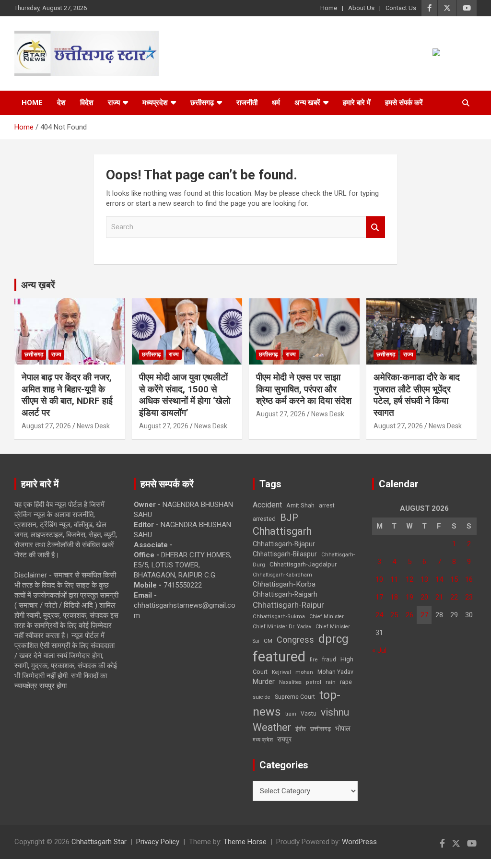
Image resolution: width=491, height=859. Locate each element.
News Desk (93, 426)
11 (394, 579)
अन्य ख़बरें (38, 285)
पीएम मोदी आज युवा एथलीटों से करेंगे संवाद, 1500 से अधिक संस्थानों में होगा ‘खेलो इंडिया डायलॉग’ (184, 395)
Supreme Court (295, 696)
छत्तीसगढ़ (202, 102)
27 (424, 615)
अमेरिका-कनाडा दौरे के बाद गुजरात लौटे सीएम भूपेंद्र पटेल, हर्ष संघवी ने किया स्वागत (417, 395)
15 (454, 579)
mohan (304, 672)
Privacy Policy (157, 841)
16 (469, 579)
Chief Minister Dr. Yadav (282, 627)
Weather (272, 727)
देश (61, 102)
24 (379, 615)
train (290, 714)
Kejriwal (281, 672)
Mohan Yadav (335, 672)
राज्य (114, 102)
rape (346, 681)
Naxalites (290, 682)
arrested (264, 518)
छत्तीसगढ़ (320, 728)
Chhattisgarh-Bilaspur (285, 554)
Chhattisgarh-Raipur (288, 605)
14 (439, 579)
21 (439, 597)
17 (379, 597)
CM (268, 640)
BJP (289, 517)
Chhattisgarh (282, 531)
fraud (329, 659)
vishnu (335, 712)
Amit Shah (300, 505)
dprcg (333, 639)
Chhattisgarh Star (99, 841)
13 (424, 579)
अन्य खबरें (307, 102)
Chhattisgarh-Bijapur (284, 544)
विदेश (87, 102)
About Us (361, 8)
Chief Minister (326, 616)
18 (394, 597)
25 (394, 615)
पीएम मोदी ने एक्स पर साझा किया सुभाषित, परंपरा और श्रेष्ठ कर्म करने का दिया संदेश (303, 389)
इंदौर (300, 728)
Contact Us (401, 8)
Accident (267, 504)
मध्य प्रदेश (263, 740)
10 (379, 579)
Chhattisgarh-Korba (284, 584)
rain (331, 682)
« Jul (379, 650)
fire (313, 659)
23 (469, 597)
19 (409, 597)
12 (409, 579)
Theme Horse (245, 841)
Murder (264, 681)
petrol (313, 682)
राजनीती (246, 102)
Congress (295, 640)
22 (454, 597)
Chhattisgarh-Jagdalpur (303, 564)
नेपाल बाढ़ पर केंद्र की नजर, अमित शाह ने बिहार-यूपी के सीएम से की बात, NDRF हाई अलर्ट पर (67, 395)
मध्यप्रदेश (155, 102)
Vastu (308, 713)
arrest (327, 505)
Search (375, 227)
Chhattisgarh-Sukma (279, 616)
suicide (261, 697)
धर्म (276, 102)
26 (409, 615)
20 (424, 597)
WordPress (359, 841)
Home (328, 8)
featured (279, 656)
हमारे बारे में (357, 102)
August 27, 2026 (46, 426)
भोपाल (343, 728)
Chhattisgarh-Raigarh (285, 594)
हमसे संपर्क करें (404, 102)
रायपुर (284, 739)
